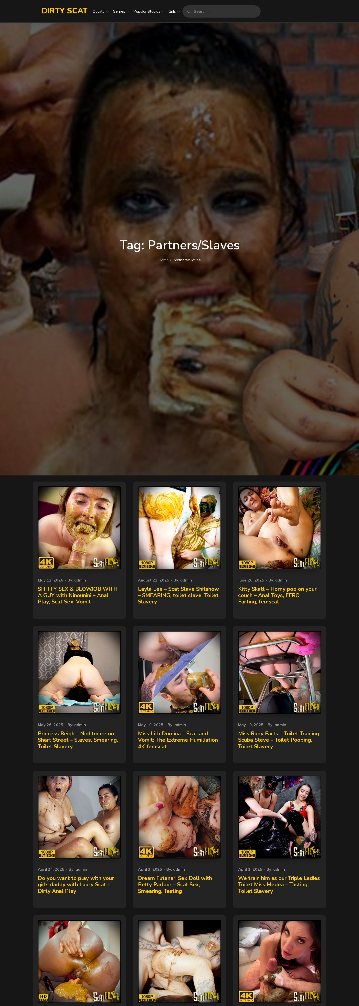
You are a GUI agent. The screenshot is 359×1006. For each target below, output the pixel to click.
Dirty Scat (64, 11)
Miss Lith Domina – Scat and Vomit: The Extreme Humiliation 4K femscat (178, 740)
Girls (172, 11)
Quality (99, 11)
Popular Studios (146, 11)
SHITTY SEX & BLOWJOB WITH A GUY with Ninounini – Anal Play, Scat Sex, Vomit (77, 595)
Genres (119, 11)
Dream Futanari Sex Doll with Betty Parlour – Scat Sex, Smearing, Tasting (175, 885)
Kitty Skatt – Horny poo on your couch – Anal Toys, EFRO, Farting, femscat (277, 595)
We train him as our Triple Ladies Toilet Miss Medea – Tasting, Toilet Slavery (279, 885)
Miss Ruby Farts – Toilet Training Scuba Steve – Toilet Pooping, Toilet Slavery (278, 740)
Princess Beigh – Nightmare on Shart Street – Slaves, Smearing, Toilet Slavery (78, 740)
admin (80, 580)
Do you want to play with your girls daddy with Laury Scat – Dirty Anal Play (76, 885)
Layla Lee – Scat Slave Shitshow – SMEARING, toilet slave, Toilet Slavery (178, 595)
